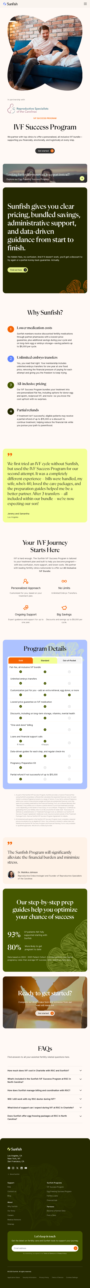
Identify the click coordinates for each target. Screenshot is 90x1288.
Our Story (11, 1211)
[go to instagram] (13, 1168)
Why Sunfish (12, 1206)
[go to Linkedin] (21, 1168)
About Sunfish (14, 1174)
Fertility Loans (52, 1196)
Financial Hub (52, 1200)
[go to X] (17, 1168)
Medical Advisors (14, 1220)
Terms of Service (49, 1253)
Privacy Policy (44, 1277)
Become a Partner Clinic (56, 1211)
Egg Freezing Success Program (59, 1191)
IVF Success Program (55, 1187)
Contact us (12, 1191)
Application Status (14, 1277)
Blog (9, 1196)
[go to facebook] (9, 1168)
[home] (10, 3)
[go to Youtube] (25, 1168)
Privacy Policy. (62, 1253)
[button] (84, 4)
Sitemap (11, 1224)
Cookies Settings (72, 1277)
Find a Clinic (51, 1215)
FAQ (9, 1187)
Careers (11, 1215)
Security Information (29, 1277)
